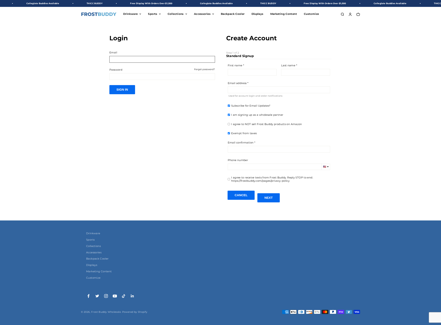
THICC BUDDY (80, 3)
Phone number (238, 160)
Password (115, 69)
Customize (311, 14)
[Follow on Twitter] (97, 296)
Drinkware (130, 14)
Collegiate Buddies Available (28, 3)
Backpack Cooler (233, 14)
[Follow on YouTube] (114, 296)
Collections (176, 14)
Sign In (122, 89)
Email (113, 52)
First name (235, 65)
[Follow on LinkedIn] (132, 296)
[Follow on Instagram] (106, 296)
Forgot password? (204, 69)
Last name (288, 65)
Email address (237, 83)
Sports (152, 14)
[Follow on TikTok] (123, 296)
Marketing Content (283, 14)
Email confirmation (241, 142)
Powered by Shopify (134, 311)
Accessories (202, 14)
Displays (257, 14)
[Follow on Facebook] (88, 296)
